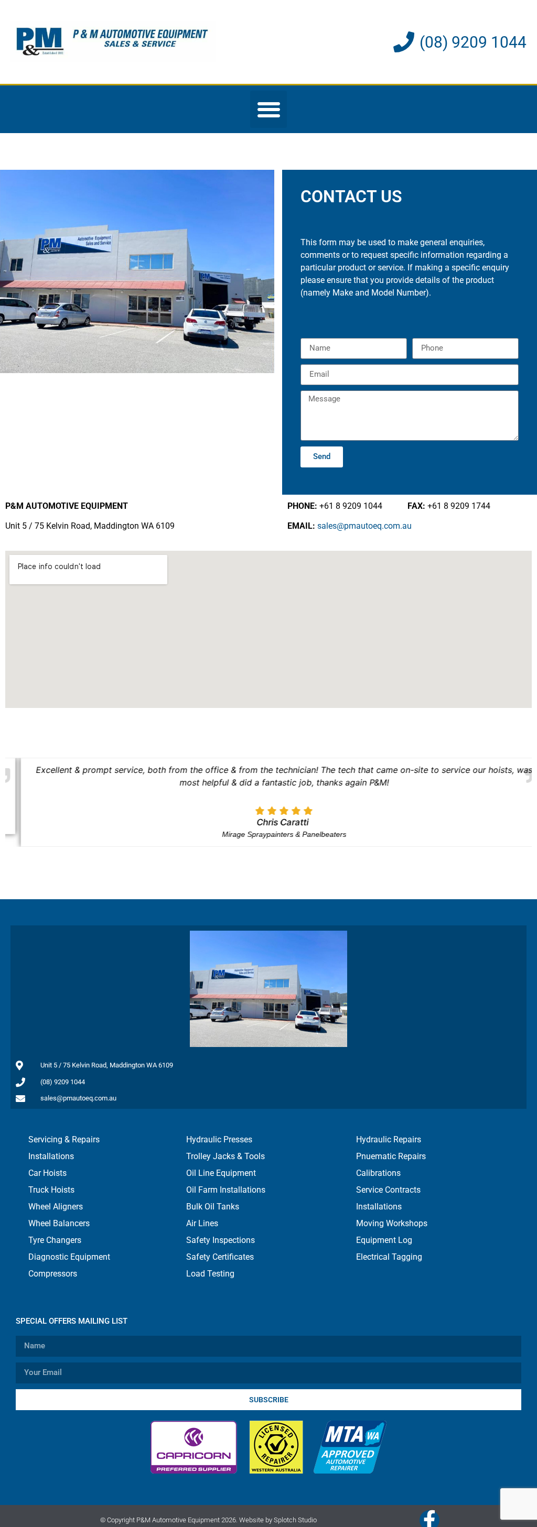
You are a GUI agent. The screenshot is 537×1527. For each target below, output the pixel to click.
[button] (268, 109)
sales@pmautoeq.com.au (364, 526)
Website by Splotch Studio (278, 1520)
